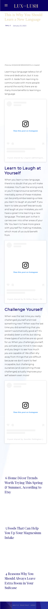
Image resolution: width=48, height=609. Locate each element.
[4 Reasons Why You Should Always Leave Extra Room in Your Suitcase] (24, 557)
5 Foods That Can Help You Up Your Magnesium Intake (23, 533)
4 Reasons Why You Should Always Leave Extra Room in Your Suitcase (20, 580)
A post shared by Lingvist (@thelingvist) (25, 158)
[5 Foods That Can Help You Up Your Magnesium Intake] (24, 511)
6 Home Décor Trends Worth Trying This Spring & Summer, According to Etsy (24, 485)
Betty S (8, 25)
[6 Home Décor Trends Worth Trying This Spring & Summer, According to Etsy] (24, 461)
